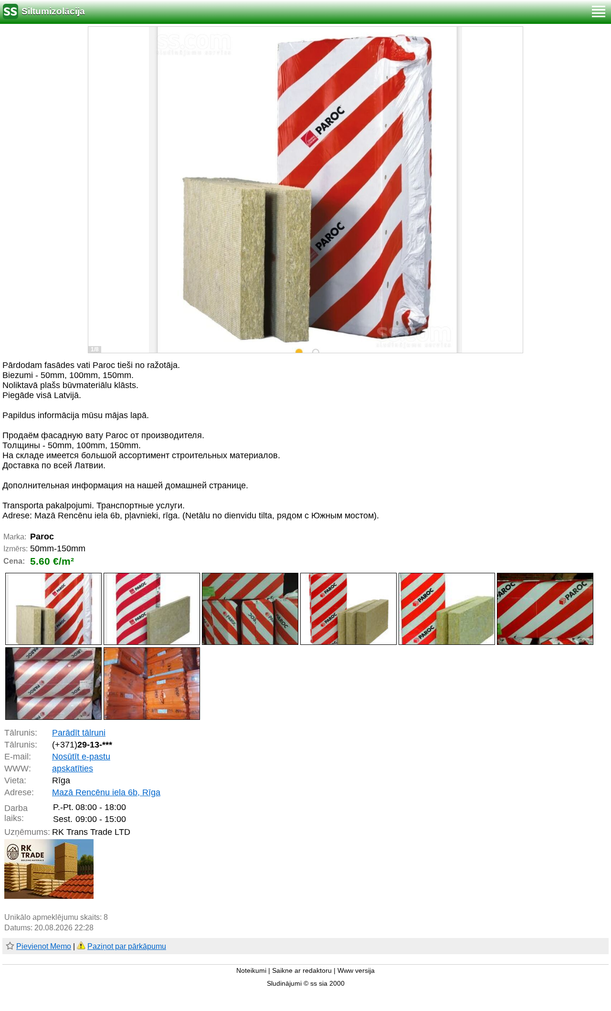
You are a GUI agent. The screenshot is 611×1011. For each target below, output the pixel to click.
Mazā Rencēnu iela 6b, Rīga (106, 792)
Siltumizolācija (53, 11)
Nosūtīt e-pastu (81, 756)
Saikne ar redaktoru (302, 970)
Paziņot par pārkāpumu (126, 946)
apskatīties (72, 768)
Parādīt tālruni (78, 732)
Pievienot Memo (43, 946)
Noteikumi (251, 970)
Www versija (356, 970)
